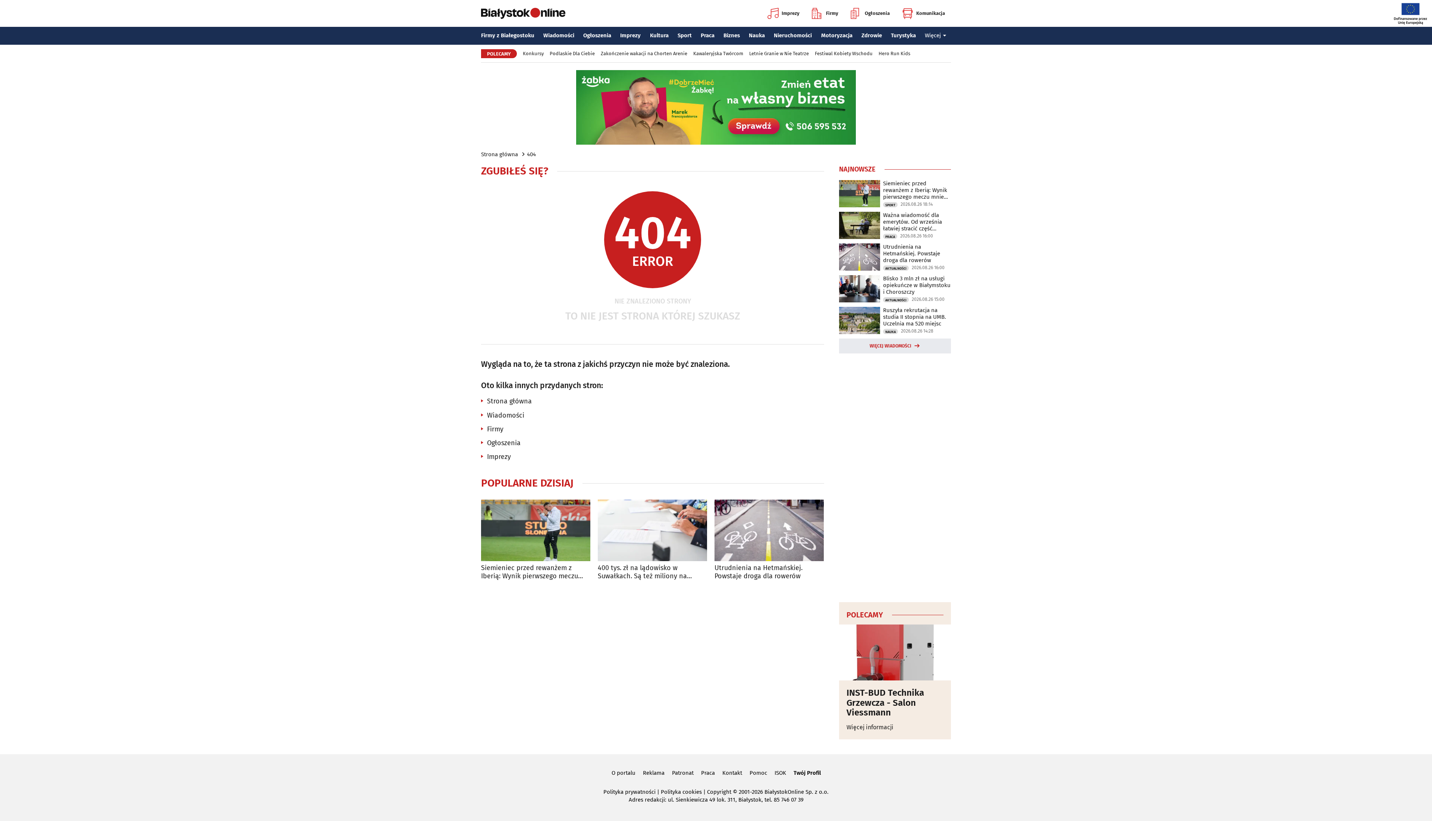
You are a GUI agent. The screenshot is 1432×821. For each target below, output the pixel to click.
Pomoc (758, 773)
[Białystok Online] (523, 13)
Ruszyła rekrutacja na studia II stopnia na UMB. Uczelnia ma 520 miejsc (914, 317)
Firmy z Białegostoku (507, 35)
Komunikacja (930, 13)
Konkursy (533, 53)
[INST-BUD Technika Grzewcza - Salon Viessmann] (895, 652)
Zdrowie (871, 35)
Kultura (659, 35)
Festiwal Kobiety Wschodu (844, 53)
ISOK (780, 773)
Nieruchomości (793, 35)
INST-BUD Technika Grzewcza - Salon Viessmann (885, 702)
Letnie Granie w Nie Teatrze (779, 53)
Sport (685, 35)
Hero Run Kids (894, 53)
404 (531, 154)
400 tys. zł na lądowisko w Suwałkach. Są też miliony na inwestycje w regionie (642, 572)
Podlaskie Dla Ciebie (572, 53)
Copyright (719, 792)
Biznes (731, 35)
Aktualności (896, 268)
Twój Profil (807, 773)
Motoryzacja (836, 35)
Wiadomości (558, 35)
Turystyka (903, 35)
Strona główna (499, 154)
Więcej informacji (870, 727)
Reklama (654, 773)
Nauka (757, 35)
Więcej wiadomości (890, 346)
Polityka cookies (681, 792)
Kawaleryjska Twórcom (718, 53)
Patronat (683, 773)
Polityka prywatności (629, 792)
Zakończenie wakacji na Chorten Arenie (644, 53)
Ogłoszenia (877, 13)
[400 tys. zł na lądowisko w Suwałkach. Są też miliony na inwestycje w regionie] (652, 530)
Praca (708, 35)
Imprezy (791, 13)
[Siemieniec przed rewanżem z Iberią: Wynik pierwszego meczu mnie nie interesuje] (535, 530)
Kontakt (732, 773)
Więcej (933, 35)
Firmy (832, 13)
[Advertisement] (895, 476)
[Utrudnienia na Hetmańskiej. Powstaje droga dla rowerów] (769, 530)
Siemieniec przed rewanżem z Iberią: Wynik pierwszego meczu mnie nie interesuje (529, 572)
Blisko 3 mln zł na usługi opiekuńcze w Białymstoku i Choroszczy (917, 285)
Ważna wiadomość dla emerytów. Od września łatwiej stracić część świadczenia (912, 222)
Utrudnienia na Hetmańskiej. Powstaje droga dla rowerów (759, 572)
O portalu (623, 773)
